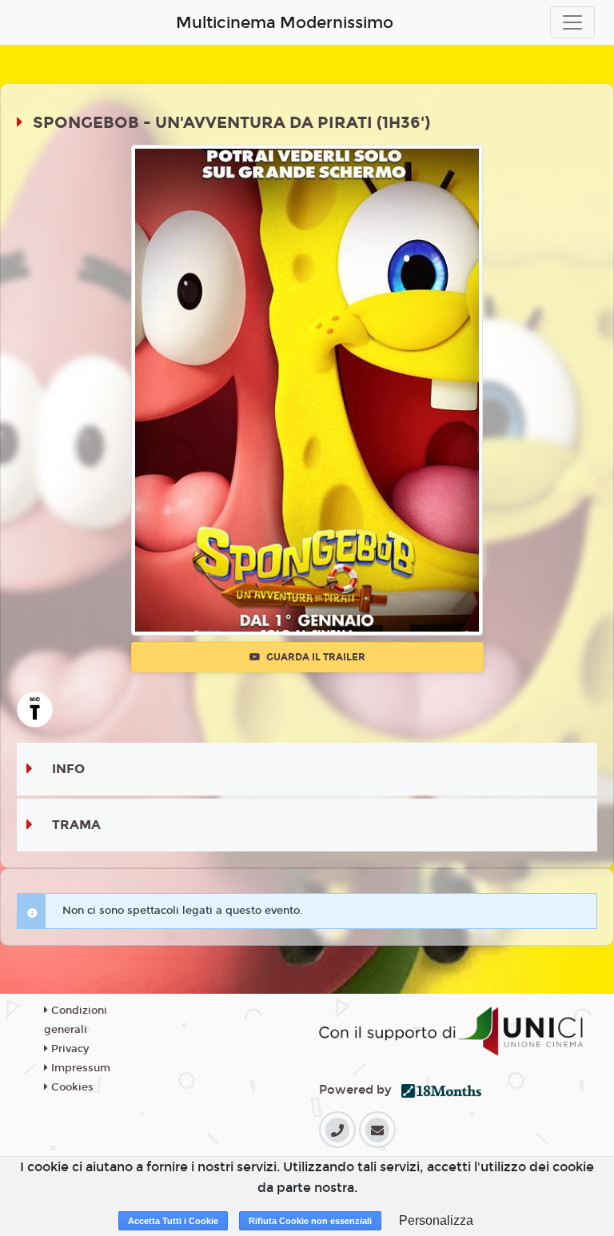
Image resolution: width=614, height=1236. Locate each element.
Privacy (68, 1049)
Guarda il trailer (314, 657)
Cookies (71, 1087)
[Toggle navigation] (572, 22)
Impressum (79, 1068)
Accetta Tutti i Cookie (173, 1221)
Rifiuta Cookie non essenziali (310, 1221)
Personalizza (436, 1220)
